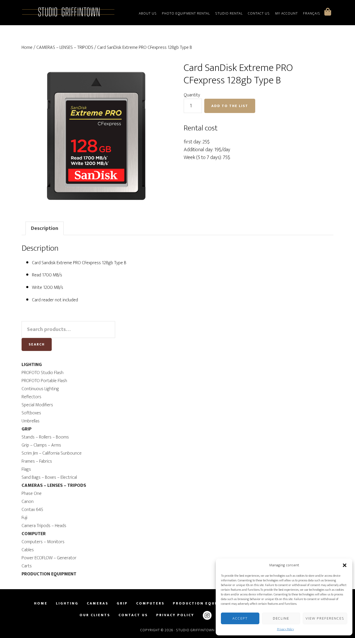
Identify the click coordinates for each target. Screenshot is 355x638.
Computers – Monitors (43, 542)
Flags (26, 469)
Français (311, 13)
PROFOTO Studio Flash (42, 373)
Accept (240, 618)
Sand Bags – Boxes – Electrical (49, 477)
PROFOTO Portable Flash (44, 381)
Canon (28, 502)
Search (37, 344)
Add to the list (229, 106)
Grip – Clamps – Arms (41, 445)
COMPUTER (34, 534)
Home (27, 47)
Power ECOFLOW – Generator (49, 558)
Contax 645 (32, 510)
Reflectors (31, 397)
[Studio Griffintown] (68, 15)
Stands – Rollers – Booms (45, 437)
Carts (27, 566)
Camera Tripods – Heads (44, 526)
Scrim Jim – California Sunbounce (52, 453)
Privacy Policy (285, 629)
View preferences (325, 618)
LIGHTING (32, 365)
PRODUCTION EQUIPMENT (49, 574)
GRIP (26, 429)
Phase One (32, 493)
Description (44, 228)
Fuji (24, 518)
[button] (344, 565)
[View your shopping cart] (327, 11)
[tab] (44, 228)
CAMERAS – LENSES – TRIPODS (64, 47)
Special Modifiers (37, 405)
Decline (281, 618)
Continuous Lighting (40, 389)
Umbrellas (31, 421)
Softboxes (31, 413)
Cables (28, 550)
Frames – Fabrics (37, 461)
